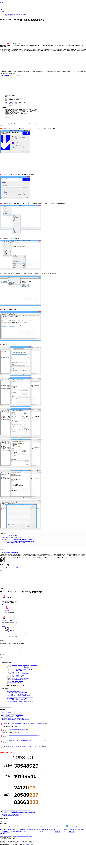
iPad (44, 829)
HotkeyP (13, 679)
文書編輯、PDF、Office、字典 (22, 14)
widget (60, 829)
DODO (8, 597)
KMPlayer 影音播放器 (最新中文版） (16, 729)
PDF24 (24, 669)
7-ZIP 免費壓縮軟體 (24, 668)
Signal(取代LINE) (33, 665)
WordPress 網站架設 (73, 829)
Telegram (20, 665)
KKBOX (18, 675)
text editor (4, 552)
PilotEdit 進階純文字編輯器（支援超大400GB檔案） (14, 542)
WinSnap (22, 672)
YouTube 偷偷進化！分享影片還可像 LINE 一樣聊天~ (17, 698)
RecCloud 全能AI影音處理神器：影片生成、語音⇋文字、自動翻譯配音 (27, 723)
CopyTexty (23, 679)
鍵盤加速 (18, 679)
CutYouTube (19, 676)
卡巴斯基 (17, 666)
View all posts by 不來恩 (13, 567)
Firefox (20, 684)
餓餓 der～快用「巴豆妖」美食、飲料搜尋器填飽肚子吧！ (18, 694)
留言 (1, 652)
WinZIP (17, 668)
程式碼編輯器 (9, 552)
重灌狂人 (3, 2)
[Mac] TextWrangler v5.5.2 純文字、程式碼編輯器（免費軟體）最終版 (18, 541)
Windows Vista (67, 829)
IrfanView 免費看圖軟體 (17, 670)
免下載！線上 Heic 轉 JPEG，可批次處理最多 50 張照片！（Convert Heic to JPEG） (26, 740)
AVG (21, 666)
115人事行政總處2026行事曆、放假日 (10, 811)
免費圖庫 (78, 829)
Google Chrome (22, 829)
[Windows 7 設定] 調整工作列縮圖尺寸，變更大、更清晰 (18, 695)
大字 (3, 9)
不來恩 (7, 17)
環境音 (64, 831)
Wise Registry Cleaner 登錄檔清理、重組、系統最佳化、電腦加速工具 (16, 719)
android (2, 829)
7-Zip (3, 6)
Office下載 (29, 669)
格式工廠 (21, 681)
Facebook (17, 829)
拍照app (38, 831)
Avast (24, 666)
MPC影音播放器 (25, 673)
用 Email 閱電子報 (24, 836)
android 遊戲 (8, 829)
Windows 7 (63, 829)
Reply (3, 604)
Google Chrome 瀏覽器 (30, 829)
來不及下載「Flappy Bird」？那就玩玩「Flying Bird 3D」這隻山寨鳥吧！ (21, 701)
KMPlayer (4, 5)
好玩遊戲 (6, 832)
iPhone (48, 829)
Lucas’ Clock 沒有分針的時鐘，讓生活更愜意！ (16, 699)
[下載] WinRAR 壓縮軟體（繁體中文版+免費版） (12, 714)
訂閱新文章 (19, 836)
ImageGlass (25, 670)
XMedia (16, 681)
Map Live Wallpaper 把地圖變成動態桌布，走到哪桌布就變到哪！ (20, 697)
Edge (17, 684)
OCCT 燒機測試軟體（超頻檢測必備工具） (11, 716)
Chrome (13, 684)
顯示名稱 (2, 654)
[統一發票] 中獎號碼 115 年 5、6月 (9, 712)
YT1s (18, 685)
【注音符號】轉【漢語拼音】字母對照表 (10, 815)
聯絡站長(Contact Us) (8, 836)
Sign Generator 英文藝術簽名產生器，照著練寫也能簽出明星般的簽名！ (23, 735)
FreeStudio (14, 676)
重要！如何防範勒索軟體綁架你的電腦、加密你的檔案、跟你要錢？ (16, 810)
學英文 (25, 831)
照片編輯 (57, 831)
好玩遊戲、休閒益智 (16, 831)
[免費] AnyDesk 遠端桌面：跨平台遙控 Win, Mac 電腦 (13, 721)
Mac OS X (54, 829)
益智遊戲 (72, 832)
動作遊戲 (82, 829)
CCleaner (13, 678)
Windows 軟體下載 (11, 14)
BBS (15, 829)
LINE (51, 829)
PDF (57, 829)
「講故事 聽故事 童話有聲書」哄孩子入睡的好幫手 (17, 692)
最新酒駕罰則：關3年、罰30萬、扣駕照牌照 (11, 814)
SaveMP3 (22, 685)
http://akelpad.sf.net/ (13, 103)
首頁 (3, 11)
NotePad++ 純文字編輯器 (17, 669)
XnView (30, 670)
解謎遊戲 (2, 833)
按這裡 (10, 105)
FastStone (18, 672)
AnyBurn (19, 682)
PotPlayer (4, 4)
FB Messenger (26, 665)
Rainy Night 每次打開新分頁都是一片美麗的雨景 (16, 691)
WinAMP (13, 675)
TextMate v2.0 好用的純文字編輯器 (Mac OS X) (13, 537)
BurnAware (14, 682)
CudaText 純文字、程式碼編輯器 (10, 535)
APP (13, 829)
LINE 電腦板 (14, 665)
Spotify (22, 675)
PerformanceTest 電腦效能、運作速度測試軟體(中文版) (13, 718)
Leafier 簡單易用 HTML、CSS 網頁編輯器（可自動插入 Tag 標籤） (17, 539)
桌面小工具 (50, 831)
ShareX (13, 672)
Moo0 (13, 681)
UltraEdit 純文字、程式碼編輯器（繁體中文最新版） (13, 715)
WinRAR (13, 668)
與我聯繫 (28, 844)
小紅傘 (13, 666)
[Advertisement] (35, 30)
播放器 (41, 831)
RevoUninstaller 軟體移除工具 (22, 678)
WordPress (30, 836)
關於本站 (1, 836)
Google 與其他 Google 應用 (39, 829)
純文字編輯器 (15, 552)
